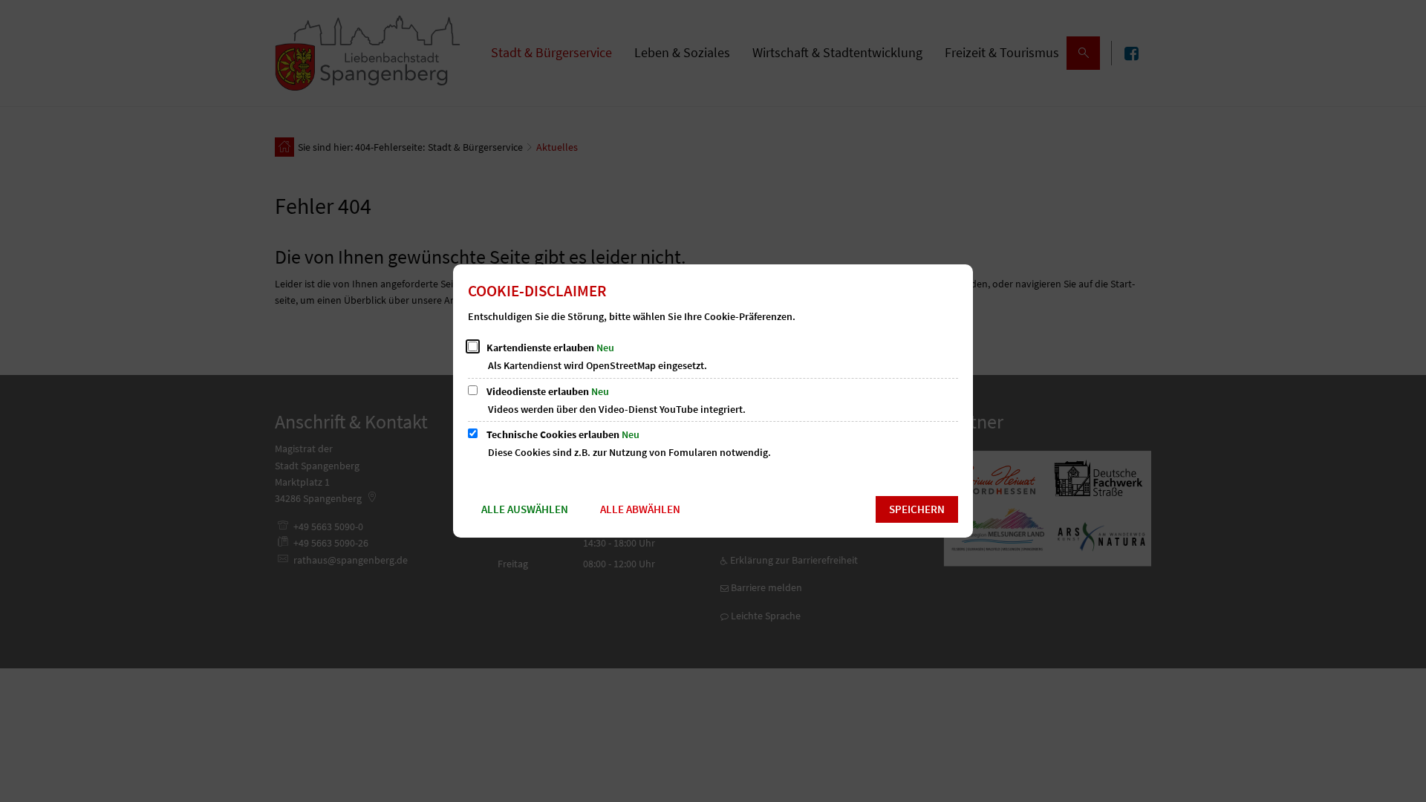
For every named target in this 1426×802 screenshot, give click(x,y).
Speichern (917, 509)
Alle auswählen (524, 509)
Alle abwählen (640, 509)
